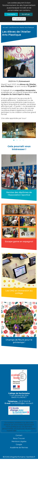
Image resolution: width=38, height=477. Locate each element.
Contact (19, 435)
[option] (19, 130)
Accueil (5, 27)
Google (19, 444)
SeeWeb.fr (30, 457)
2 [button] (17, 140)
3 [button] (20, 140)
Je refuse (26, 14)
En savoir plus (19, 19)
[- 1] (19, 130)
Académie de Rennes (19, 448)
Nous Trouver (19, 438)
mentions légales (24, 431)
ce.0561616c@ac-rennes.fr (22, 403)
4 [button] (23, 140)
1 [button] (13, 140)
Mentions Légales (19, 441)
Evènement (24, 81)
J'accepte (11, 14)
